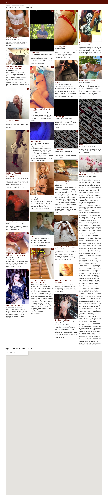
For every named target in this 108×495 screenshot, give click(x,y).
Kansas (22, 5)
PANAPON (8, 2)
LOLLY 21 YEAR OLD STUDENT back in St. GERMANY (14, 175)
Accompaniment (37, 141)
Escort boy (83, 145)
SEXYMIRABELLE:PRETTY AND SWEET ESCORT (40, 281)
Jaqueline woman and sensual (41, 196)
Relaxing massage (12, 38)
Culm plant (59, 150)
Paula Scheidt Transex (14, 305)
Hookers (8, 5)
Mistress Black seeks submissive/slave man (14, 67)
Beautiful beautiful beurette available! (41, 110)
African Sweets (11, 222)
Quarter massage (85, 43)
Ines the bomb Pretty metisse (65, 247)
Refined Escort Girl (62, 182)
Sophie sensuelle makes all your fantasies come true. (16, 254)
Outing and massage (13, 120)
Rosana (57, 82)
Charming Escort (61, 47)
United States (15, 5)
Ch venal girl (59, 117)
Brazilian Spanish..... (62, 320)
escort (33, 236)
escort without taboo (87, 81)
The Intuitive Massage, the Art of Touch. (90, 174)
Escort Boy (35, 53)
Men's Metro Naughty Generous (63, 281)
